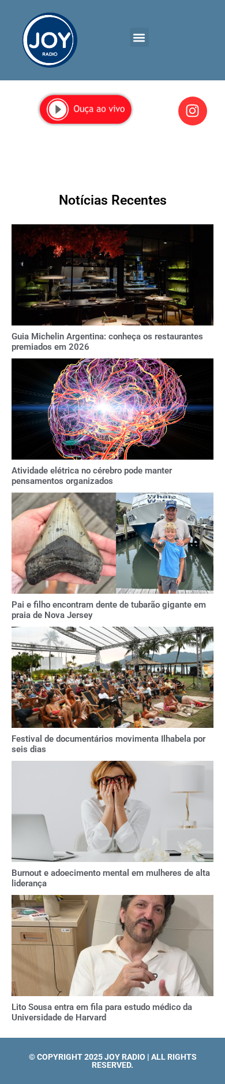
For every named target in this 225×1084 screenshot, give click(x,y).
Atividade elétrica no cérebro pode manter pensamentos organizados (92, 475)
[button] (139, 37)
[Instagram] (192, 111)
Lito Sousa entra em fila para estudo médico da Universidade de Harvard (102, 1012)
